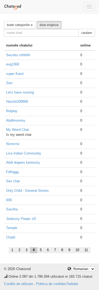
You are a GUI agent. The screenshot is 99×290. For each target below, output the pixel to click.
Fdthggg (12, 172)
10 (77, 250)
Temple (11, 228)
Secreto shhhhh (18, 55)
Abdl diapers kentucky (23, 162)
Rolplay (11, 111)
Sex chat (13, 181)
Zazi (9, 83)
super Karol (14, 74)
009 (9, 200)
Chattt (10, 237)
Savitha (12, 209)
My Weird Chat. (18, 130)
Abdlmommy (15, 120)
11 (86, 250)
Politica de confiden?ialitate (57, 284)
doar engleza (49, 25)
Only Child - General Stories (27, 191)
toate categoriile (19, 25)
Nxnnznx (13, 144)
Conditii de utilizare (18, 284)
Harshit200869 (17, 101)
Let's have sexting (20, 92)
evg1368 (12, 64)
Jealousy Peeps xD (21, 219)
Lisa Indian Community (23, 153)
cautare (86, 33)
